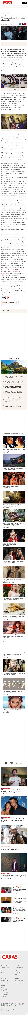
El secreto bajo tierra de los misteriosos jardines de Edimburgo (14, 377)
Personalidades (5, 12)
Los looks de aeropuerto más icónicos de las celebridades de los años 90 (14, 382)
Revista (24, 2)
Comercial (10, 24)
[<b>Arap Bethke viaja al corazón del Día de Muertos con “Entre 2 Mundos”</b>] (14, 834)
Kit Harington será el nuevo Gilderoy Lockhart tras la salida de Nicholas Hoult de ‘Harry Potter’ (15, 392)
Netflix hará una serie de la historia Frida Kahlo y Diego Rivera (20, 920)
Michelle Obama (6, 305)
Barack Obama (17, 305)
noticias (4, 302)
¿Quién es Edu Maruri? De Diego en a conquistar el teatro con (13, 876)
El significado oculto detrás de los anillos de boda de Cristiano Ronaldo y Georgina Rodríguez (13, 820)
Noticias (15, 897)
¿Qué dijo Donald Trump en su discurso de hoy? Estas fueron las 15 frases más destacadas (19, 900)
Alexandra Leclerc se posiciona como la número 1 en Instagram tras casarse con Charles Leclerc (20, 890)
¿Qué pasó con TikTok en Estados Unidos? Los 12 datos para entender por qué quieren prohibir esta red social (19, 910)
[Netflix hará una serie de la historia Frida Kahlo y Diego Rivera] (6, 919)
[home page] (7, 2)
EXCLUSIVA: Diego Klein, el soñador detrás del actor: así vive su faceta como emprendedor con (12, 791)
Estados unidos (13, 302)
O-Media (3, 978)
